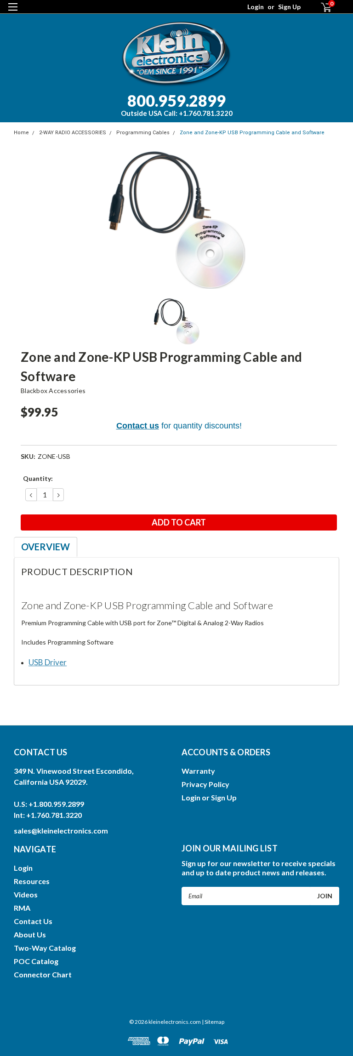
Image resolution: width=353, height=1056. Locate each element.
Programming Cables (143, 133)
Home (21, 133)
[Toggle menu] (12, 12)
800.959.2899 (177, 104)
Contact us (137, 425)
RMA (22, 907)
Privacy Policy (205, 784)
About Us (30, 934)
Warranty (198, 770)
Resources (32, 881)
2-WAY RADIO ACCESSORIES (72, 133)
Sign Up (289, 7)
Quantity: (38, 478)
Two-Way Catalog (45, 947)
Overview (45, 546)
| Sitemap (213, 1021)
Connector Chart (43, 974)
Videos (26, 894)
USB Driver (47, 662)
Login (255, 7)
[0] (322, 7)
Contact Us (33, 921)
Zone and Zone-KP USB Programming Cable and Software (252, 133)
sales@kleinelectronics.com (61, 830)
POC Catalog (36, 961)
